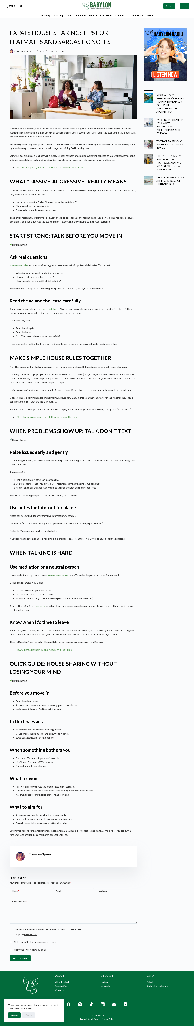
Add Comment (19, 901)
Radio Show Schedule (157, 985)
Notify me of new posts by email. (30, 949)
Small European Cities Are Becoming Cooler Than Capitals (170, 180)
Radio (149, 15)
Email (58, 891)
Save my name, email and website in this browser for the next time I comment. (47, 929)
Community (136, 15)
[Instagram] (80, 1004)
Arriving (45, 15)
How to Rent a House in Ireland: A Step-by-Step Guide (44, 649)
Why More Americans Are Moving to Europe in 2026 (170, 144)
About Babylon (63, 981)
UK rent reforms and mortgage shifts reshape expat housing (46, 416)
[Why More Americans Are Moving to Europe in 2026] (148, 144)
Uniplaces (40, 606)
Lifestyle (62, 51)
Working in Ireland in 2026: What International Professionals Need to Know (169, 126)
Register (169, 6)
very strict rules (51, 308)
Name (15, 891)
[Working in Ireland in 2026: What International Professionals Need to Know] (148, 122)
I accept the (25, 934)
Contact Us (61, 985)
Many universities (19, 265)
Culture (105, 981)
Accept (14, 1015)
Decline (28, 1015)
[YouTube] (125, 1004)
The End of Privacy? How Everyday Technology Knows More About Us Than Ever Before (168, 163)
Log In (184, 6)
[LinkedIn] (103, 1004)
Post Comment (20, 958)
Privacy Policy (30, 934)
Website (103, 891)
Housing (58, 15)
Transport (121, 15)
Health (93, 15)
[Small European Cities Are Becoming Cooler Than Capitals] (148, 180)
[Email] (114, 1004)
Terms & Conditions (89, 1019)
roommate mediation (57, 575)
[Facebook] (68, 1004)
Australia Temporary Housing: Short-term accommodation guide (49, 167)
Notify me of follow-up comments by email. (35, 942)
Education (106, 15)
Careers (59, 989)
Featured (52, 51)
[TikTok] (91, 1004)
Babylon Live (153, 981)
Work (69, 15)
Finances (81, 15)
